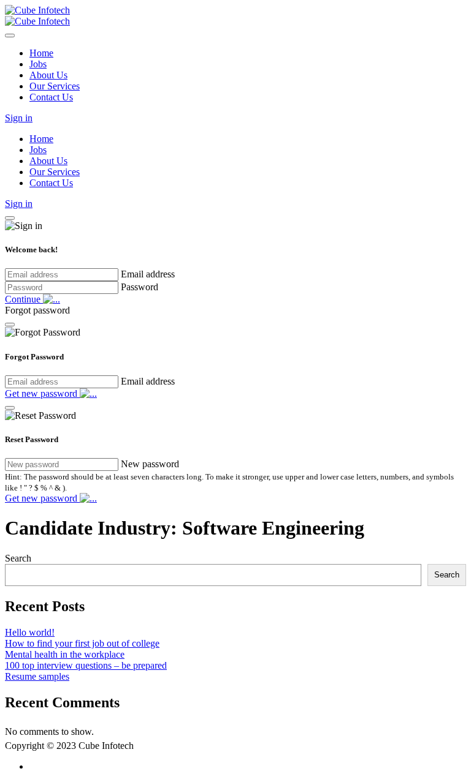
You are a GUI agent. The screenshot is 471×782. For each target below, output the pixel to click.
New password (150, 464)
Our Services (54, 86)
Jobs (38, 64)
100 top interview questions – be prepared (86, 665)
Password (139, 287)
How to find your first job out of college (82, 643)
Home (41, 53)
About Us (48, 75)
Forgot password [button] (37, 310)
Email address (148, 274)
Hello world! (30, 632)
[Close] (10, 35)
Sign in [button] (19, 118)
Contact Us (51, 97)
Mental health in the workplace (64, 654)
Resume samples (37, 676)
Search (18, 558)
